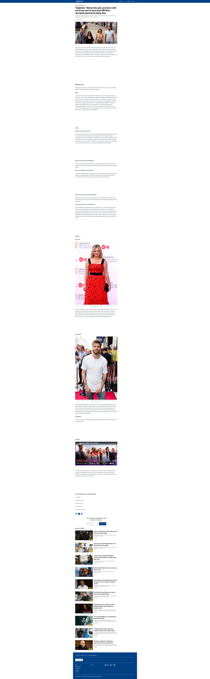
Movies (128, 1)
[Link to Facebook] (105, 665)
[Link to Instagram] (107, 665)
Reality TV (121, 1)
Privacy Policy (77, 668)
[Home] (79, 1)
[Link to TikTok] (112, 665)
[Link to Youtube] (111, 665)
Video (133, 1)
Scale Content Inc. (94, 655)
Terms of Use (77, 671)
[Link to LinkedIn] (114, 665)
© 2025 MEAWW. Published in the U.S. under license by (83, 655)
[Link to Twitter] (109, 665)
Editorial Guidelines (78, 666)
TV (125, 1)
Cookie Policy (77, 670)
